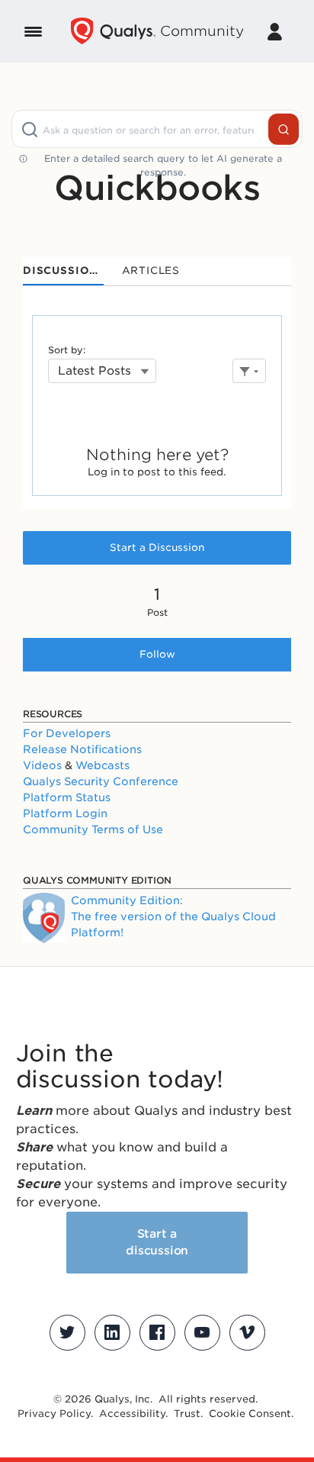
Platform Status (67, 797)
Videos (42, 765)
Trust (187, 1413)
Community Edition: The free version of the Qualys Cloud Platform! (173, 916)
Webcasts (102, 765)
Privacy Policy (54, 1413)
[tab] (63, 271)
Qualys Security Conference (100, 781)
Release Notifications (82, 749)
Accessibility (132, 1413)
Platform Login (65, 813)
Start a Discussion (157, 547)
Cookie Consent (250, 1413)
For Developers (67, 733)
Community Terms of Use (93, 829)
